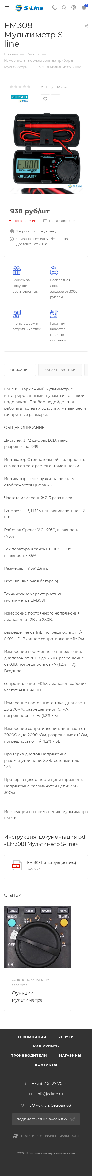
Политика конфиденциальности (50, 1136)
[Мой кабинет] (73, 8)
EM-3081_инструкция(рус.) (51, 862)
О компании (32, 1037)
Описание (19, 370)
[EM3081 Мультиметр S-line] (46, 149)
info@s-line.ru (50, 1093)
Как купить (46, 1046)
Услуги (66, 1037)
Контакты (46, 1065)
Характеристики (60, 370)
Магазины (70, 1055)
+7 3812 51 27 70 (47, 1083)
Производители (28, 1055)
